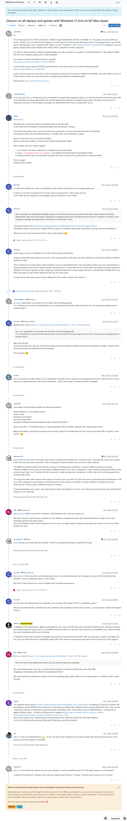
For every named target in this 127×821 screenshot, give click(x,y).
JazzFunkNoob (19, 94)
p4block (17, 623)
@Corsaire (31, 299)
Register (12, 807)
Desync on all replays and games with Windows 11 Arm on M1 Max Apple (60, 325)
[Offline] (10, 118)
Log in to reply (114, 25)
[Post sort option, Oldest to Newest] (104, 25)
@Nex (28, 539)
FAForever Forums (14, 2)
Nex (15, 510)
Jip (15, 733)
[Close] (118, 787)
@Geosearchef (24, 510)
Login (20, 807)
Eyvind (16, 701)
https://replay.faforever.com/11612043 (29, 69)
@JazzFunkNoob (29, 321)
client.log (45, 81)
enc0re (16, 375)
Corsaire (17, 185)
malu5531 (17, 32)
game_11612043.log (33, 81)
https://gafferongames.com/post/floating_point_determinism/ (63, 704)
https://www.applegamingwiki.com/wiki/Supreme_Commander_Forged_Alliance (65, 226)
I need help (12, 25)
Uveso (16, 116)
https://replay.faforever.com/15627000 (88, 45)
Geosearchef (18, 456)
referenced (26, 291)
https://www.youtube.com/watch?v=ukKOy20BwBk (34, 62)
